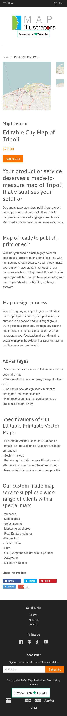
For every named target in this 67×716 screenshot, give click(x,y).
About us (34, 619)
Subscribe (54, 669)
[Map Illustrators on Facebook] (21, 642)
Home (6, 57)
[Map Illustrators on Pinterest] (29, 642)
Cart (61, 3)
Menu (10, 3)
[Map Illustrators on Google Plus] (38, 642)
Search (33, 615)
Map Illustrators (36, 680)
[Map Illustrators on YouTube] (46, 642)
